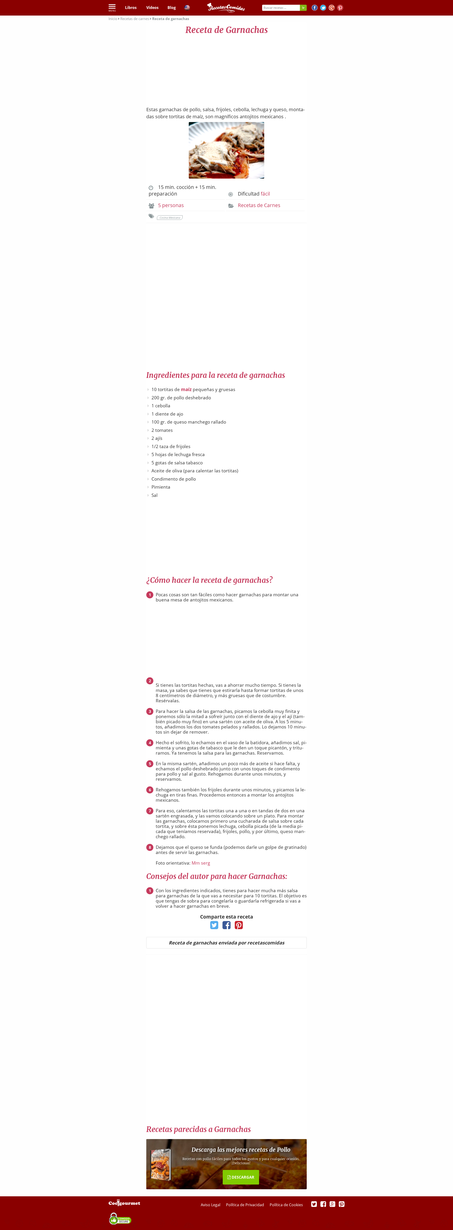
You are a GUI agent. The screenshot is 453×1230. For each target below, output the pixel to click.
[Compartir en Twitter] (214, 926)
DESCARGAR (242, 1177)
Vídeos (152, 7)
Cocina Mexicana (169, 217)
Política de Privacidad (245, 1204)
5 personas (171, 205)
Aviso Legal (211, 1204)
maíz (186, 389)
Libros (131, 7)
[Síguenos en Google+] (332, 8)
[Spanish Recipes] (187, 8)
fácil (265, 193)
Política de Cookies (286, 1204)
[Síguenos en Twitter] (323, 8)
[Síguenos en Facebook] (315, 8)
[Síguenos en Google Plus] (332, 1203)
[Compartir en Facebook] (226, 926)
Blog (172, 7)
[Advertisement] (226, 68)
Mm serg (201, 863)
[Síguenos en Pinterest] (340, 8)
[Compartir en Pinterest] (239, 926)
